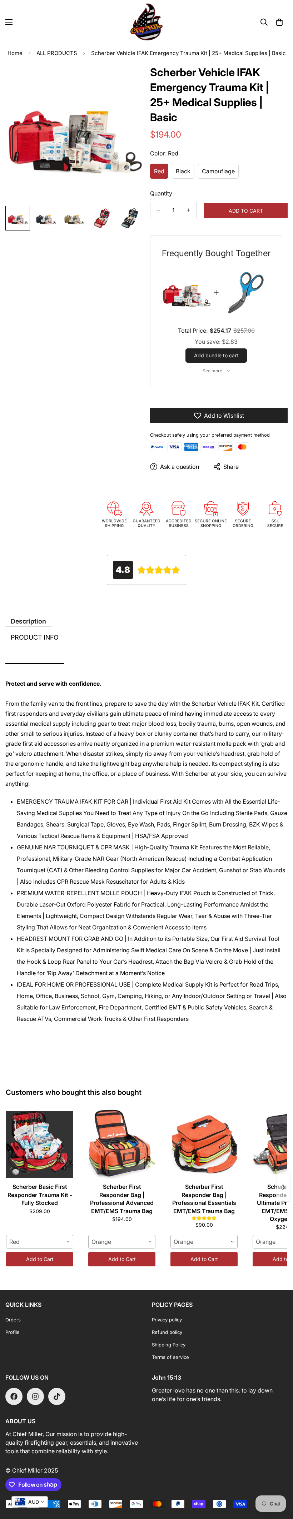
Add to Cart (40, 1259)
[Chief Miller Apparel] (146, 22)
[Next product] (284, 1187)
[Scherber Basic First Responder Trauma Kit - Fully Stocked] (39, 1144)
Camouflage (218, 171)
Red (159, 171)
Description (28, 621)
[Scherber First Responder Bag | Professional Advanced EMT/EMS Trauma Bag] (121, 1144)
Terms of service (170, 1357)
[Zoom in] (128, 78)
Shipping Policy (168, 1344)
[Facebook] (14, 1396)
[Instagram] (35, 1396)
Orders (13, 1319)
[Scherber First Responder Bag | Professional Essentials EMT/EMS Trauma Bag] (204, 1144)
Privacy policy (167, 1319)
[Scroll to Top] (279, 1480)
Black (183, 171)
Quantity (161, 193)
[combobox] (39, 1242)
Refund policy (167, 1332)
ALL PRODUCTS (56, 53)
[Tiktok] (56, 1396)
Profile (12, 1332)
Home (15, 53)
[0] (279, 22)
